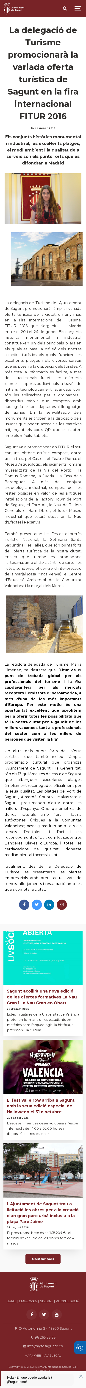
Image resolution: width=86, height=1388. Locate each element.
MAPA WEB (33, 1355)
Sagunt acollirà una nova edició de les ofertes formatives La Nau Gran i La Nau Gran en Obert (42, 997)
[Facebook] (24, 905)
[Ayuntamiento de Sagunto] (43, 1294)
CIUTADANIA (28, 1301)
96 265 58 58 (45, 1337)
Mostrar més (43, 1259)
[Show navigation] (78, 8)
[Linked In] (49, 905)
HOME (11, 1301)
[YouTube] (57, 1314)
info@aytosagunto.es (44, 1346)
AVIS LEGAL (52, 1355)
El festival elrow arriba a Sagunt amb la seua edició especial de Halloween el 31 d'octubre (41, 1106)
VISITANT (46, 1301)
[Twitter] (37, 905)
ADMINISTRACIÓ (67, 1301)
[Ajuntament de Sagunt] (13, 8)
